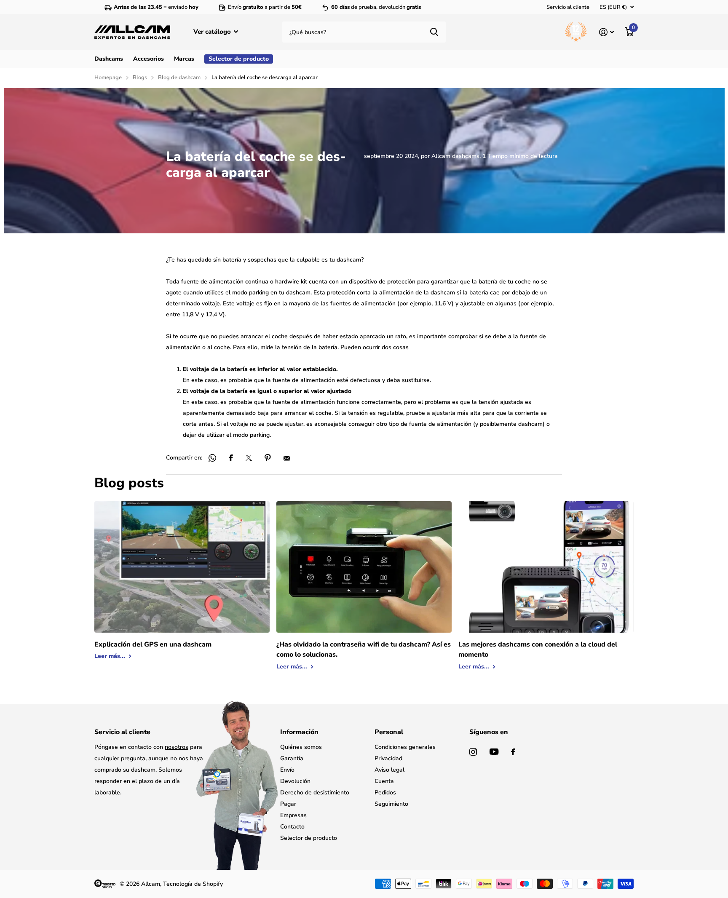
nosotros (176, 747)
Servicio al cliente (567, 7)
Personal (389, 732)
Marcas (184, 59)
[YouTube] (494, 751)
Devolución (295, 781)
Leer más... (110, 656)
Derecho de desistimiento (314, 792)
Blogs (140, 77)
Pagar (288, 804)
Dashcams (108, 59)
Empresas (293, 815)
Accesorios (148, 59)
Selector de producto (308, 838)
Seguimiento (391, 804)
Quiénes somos (301, 747)
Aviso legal (389, 770)
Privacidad (388, 758)
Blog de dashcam (179, 77)
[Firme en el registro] (606, 32)
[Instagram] (473, 752)
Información (299, 732)
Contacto (292, 827)
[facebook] (513, 751)
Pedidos (385, 792)
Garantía (291, 758)
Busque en (434, 32)
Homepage (108, 77)
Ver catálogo (213, 31)
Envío (287, 770)
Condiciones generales (405, 747)
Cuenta (384, 781)
